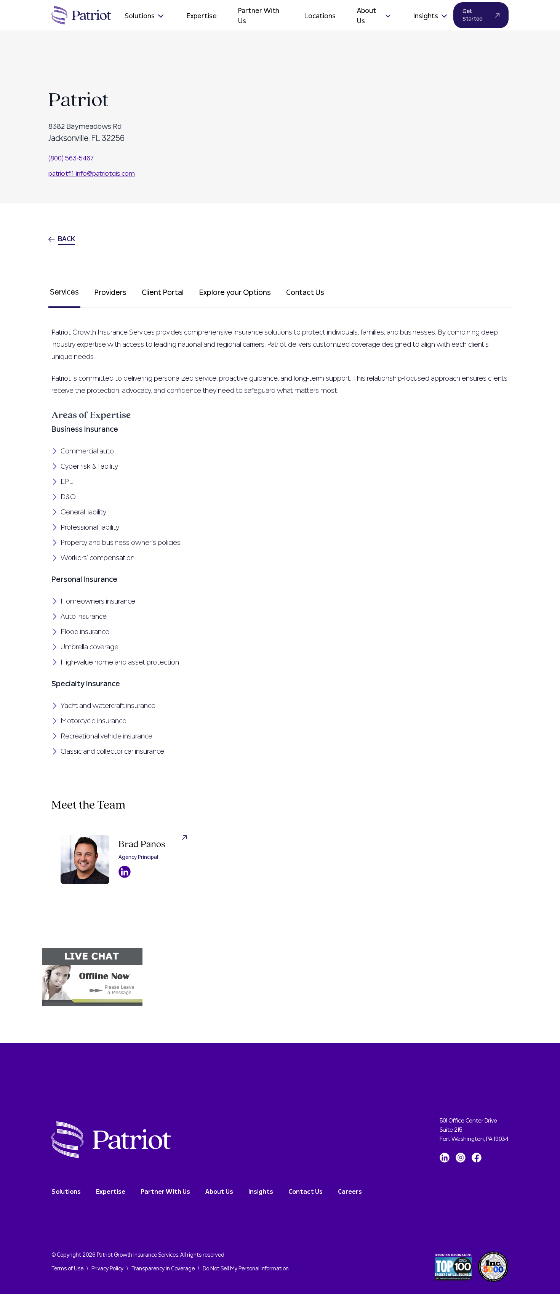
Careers (350, 1192)
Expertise (202, 16)
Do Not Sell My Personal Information (246, 1269)
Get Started (472, 15)
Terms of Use (67, 1269)
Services (64, 292)
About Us (366, 16)
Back (66, 239)
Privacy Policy (107, 1269)
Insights (425, 16)
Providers (110, 292)
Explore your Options (235, 292)
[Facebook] (477, 1158)
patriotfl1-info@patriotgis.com (91, 173)
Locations (320, 16)
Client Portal (163, 292)
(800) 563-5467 (71, 158)
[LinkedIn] (445, 1158)
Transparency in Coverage (163, 1269)
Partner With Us (258, 16)
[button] (280, 977)
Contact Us (305, 292)
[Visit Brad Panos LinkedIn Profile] (124, 872)
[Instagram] (461, 1158)
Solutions (140, 16)
